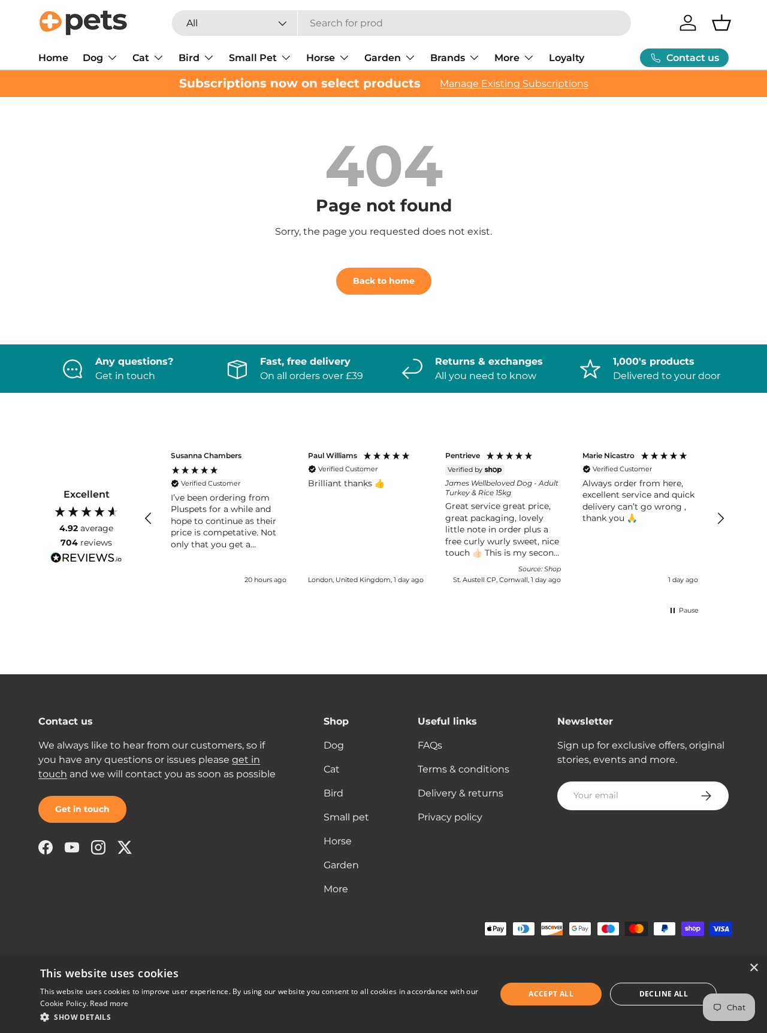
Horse (320, 57)
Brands (447, 57)
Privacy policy (450, 817)
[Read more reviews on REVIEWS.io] (86, 559)
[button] (721, 23)
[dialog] (383, 994)
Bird (189, 57)
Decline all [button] (663, 994)
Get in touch (82, 809)
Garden (382, 57)
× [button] (753, 968)
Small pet (346, 817)
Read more (109, 1003)
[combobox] (401, 23)
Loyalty (566, 57)
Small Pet (253, 57)
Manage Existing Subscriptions (514, 83)
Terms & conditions (463, 769)
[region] (434, 519)
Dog (93, 57)
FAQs (430, 745)
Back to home (384, 280)
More (507, 57)
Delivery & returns (460, 793)
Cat (140, 57)
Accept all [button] (551, 994)
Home (53, 57)
